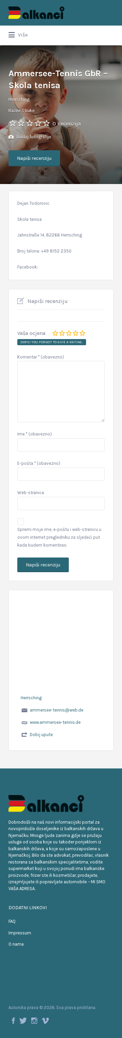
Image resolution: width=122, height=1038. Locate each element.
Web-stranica (30, 492)
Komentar (40, 357)
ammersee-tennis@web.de (56, 710)
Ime (34, 434)
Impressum (19, 932)
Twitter (23, 1021)
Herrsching (18, 99)
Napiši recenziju (34, 158)
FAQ (12, 921)
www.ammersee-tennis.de (55, 722)
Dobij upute (41, 734)
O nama (16, 944)
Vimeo (45, 1021)
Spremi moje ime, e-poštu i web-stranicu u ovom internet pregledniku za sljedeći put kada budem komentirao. (59, 537)
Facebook (13, 1021)
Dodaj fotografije (33, 136)
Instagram (34, 1021)
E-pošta (38, 463)
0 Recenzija (67, 123)
